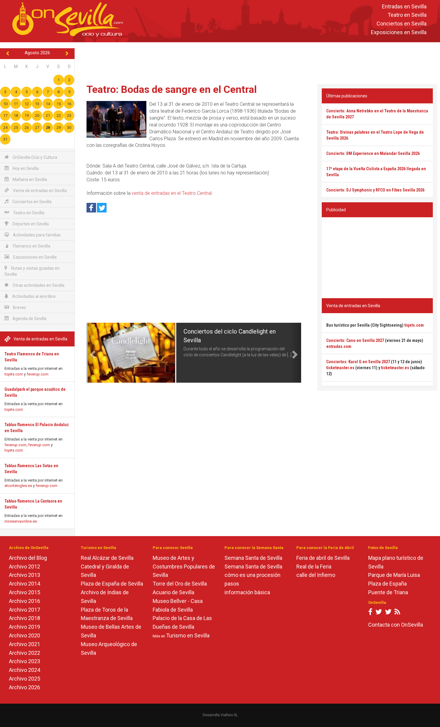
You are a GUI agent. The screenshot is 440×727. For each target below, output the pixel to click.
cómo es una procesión (252, 575)
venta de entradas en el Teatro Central (172, 193)
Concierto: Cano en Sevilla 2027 (355, 340)
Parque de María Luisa (394, 575)
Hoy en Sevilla (25, 168)
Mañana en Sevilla (29, 179)
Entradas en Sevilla (404, 6)
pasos (231, 583)
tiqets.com (13, 374)
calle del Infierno (315, 575)
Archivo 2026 (24, 687)
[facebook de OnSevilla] (370, 613)
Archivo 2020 (24, 635)
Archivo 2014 (24, 583)
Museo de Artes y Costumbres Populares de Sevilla (184, 566)
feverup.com (37, 374)
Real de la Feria (313, 566)
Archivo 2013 (24, 575)
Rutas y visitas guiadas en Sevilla (32, 271)
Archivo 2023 (24, 661)
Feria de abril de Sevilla (323, 558)
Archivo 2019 (24, 627)
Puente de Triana (388, 592)
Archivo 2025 (24, 678)
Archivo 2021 (24, 644)
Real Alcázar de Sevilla (107, 558)
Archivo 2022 (24, 653)
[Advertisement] (257, 61)
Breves (19, 307)
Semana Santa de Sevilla (253, 558)
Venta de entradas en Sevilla (39, 190)
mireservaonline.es (20, 521)
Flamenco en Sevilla (31, 246)
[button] (92, 353)
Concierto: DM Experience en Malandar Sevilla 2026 (373, 153)
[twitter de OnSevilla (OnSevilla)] (378, 613)
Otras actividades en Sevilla (38, 285)
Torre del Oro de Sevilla (180, 583)
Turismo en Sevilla (188, 635)
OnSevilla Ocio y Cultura (34, 157)
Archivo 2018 (24, 618)
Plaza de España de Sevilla (112, 583)
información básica (247, 592)
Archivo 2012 (24, 566)
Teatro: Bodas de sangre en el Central (172, 89)
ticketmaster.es (340, 367)
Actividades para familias (36, 235)
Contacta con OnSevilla (395, 625)
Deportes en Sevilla (30, 223)
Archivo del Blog (28, 558)
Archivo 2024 (24, 670)
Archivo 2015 (24, 592)
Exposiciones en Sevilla (399, 32)
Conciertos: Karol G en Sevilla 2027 (358, 361)
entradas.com (338, 346)
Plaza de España (387, 583)
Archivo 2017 (24, 610)
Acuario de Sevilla (173, 592)
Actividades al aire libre (33, 296)
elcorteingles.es (18, 485)
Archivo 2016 (24, 601)
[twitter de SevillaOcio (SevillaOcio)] (388, 613)
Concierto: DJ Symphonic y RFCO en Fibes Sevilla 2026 (375, 190)
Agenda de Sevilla (29, 318)
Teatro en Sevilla (407, 15)
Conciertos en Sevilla (402, 24)
